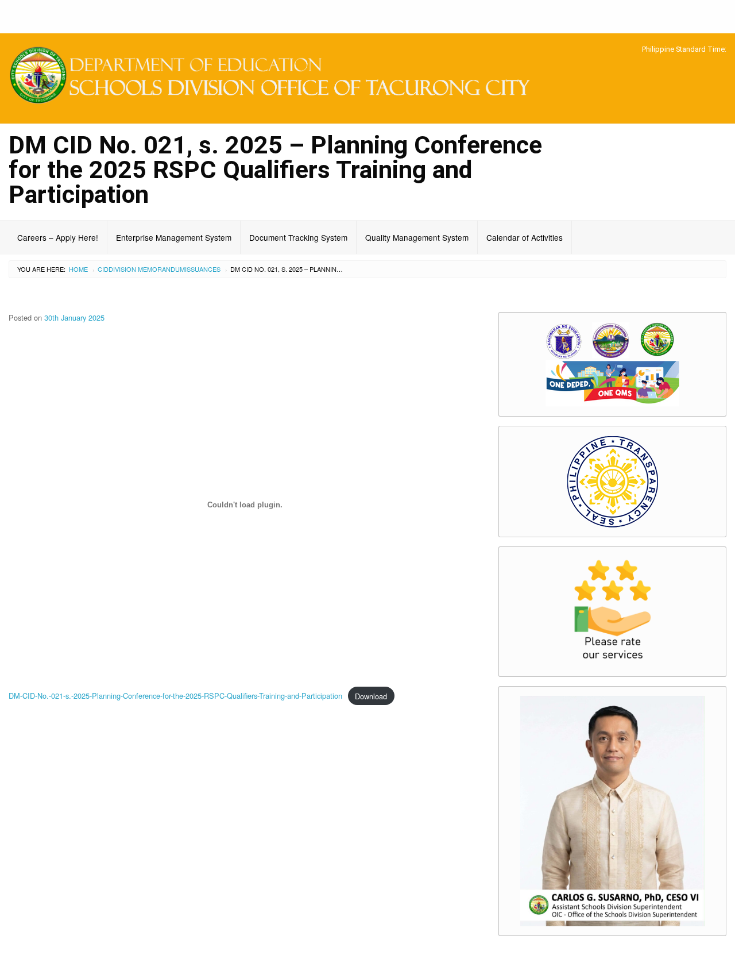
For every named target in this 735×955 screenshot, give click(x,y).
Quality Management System (417, 237)
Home (78, 269)
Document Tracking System (298, 237)
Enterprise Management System (173, 237)
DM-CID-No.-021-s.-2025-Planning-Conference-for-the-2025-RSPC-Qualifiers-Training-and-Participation (175, 696)
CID (103, 269)
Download (371, 696)
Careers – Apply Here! (57, 237)
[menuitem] (58, 237)
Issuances (202, 269)
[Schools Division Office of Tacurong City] (276, 76)
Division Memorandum (147, 269)
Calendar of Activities (524, 237)
